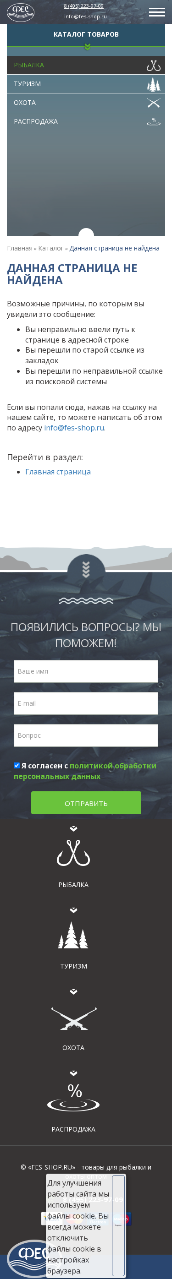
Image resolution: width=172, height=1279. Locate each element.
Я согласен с (85, 771)
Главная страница (58, 472)
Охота (25, 102)
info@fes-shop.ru (85, 16)
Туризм (27, 83)
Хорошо (118, 1225)
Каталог (51, 248)
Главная (20, 248)
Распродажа (36, 121)
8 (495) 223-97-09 (84, 5)
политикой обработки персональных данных (85, 771)
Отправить (86, 803)
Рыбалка (29, 64)
